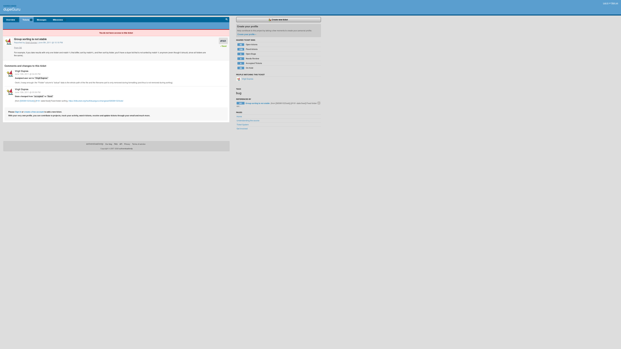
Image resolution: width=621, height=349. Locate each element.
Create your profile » (246, 34)
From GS (18, 47)
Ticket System (243, 124)
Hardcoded (9, 5)
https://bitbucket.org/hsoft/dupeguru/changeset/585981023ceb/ (96, 100)
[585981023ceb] (27, 100)
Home (239, 116)
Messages (41, 19)
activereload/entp (94, 143)
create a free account (34, 111)
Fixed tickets (248, 49)
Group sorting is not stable (257, 103)
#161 (223, 41)
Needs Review (249, 58)
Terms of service (138, 144)
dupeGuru (11, 9)
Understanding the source (248, 120)
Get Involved (242, 128)
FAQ (116, 144)
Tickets (24, 19)
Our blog (108, 144)
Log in (606, 3)
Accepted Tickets (251, 63)
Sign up (614, 3)
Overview (9, 19)
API (121, 144)
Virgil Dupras (31, 42)
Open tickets (248, 44)
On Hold (246, 67)
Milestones (56, 19)
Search (226, 19)
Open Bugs (248, 53)
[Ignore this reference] (319, 103)
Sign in (18, 111)
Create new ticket (279, 19)
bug (238, 93)
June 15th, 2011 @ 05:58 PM (27, 92)
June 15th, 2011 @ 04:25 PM (27, 74)
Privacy (127, 144)
